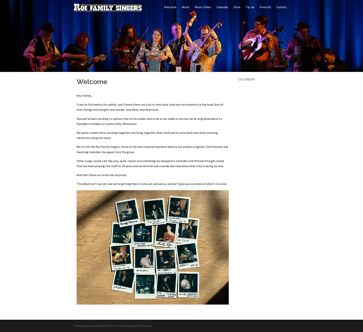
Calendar (222, 7)
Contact (281, 7)
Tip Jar (250, 7)
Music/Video (203, 7)
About (185, 7)
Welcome (170, 7)
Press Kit (265, 7)
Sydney (130, 326)
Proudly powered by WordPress (94, 326)
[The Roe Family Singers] (108, 7)
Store (236, 7)
